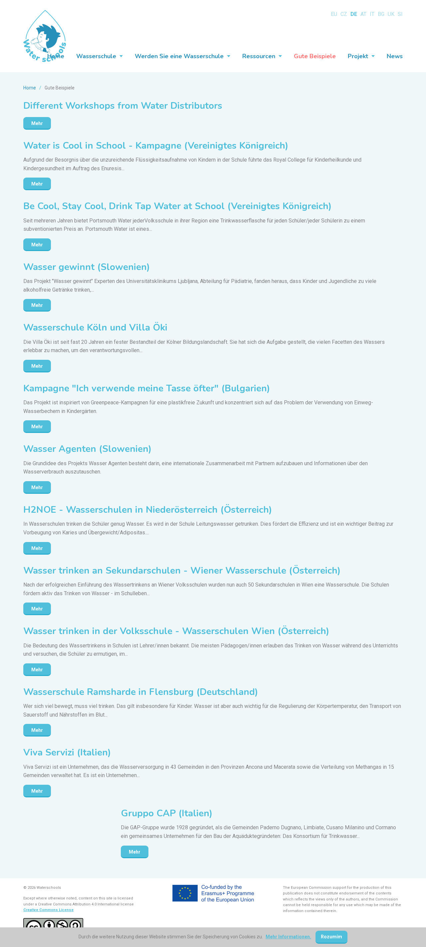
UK (391, 14)
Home (29, 87)
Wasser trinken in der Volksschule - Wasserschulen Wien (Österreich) (176, 631)
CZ (343, 14)
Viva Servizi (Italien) (67, 752)
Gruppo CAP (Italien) (166, 813)
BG (381, 14)
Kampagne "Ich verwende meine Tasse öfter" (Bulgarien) (146, 388)
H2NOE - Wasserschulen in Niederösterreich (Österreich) (147, 509)
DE (353, 14)
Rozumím (331, 936)
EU (334, 14)
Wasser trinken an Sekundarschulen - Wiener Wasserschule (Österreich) (181, 570)
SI (400, 14)
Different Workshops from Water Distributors (122, 105)
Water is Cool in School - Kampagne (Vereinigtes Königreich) (155, 145)
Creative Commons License (48, 910)
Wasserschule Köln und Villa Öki (95, 327)
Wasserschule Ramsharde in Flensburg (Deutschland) (140, 692)
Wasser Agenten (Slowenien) (87, 449)
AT (363, 14)
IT (372, 14)
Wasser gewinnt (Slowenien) (86, 267)
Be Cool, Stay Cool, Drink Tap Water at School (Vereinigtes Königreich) (177, 206)
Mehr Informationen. (288, 936)
